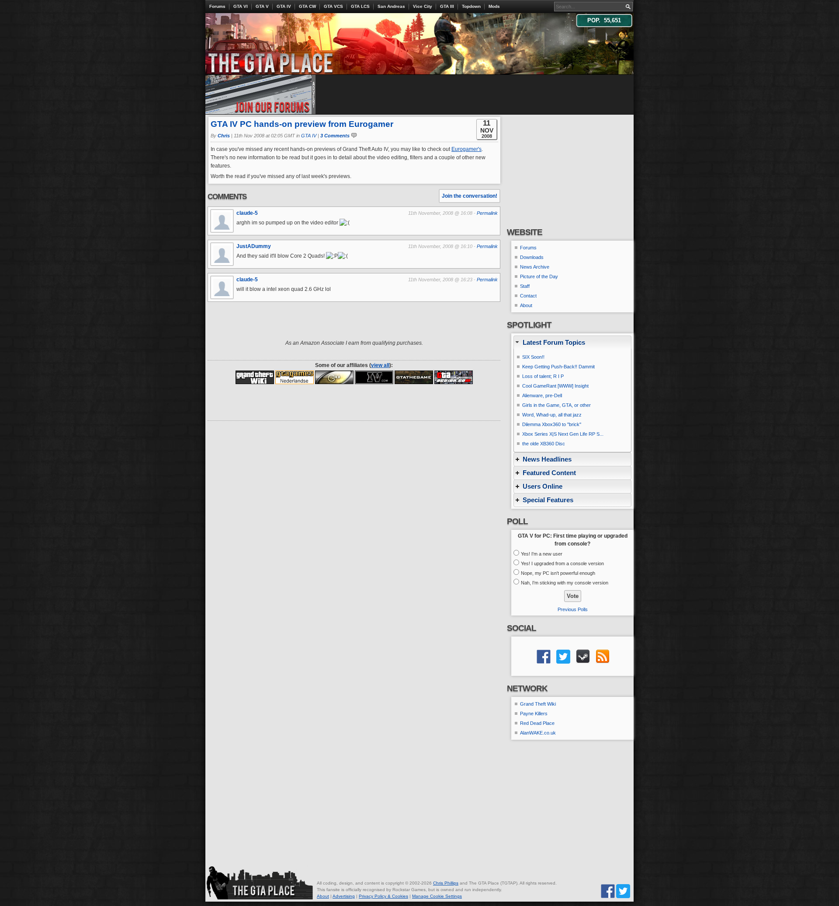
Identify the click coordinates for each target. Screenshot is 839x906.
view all (380, 365)
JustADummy (253, 246)
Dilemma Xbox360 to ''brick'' (551, 424)
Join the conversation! (469, 196)
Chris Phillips (445, 883)
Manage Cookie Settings (437, 896)
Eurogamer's (466, 149)
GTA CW (307, 6)
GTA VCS (333, 6)
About (526, 305)
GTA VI (240, 6)
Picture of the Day (539, 276)
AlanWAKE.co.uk (538, 732)
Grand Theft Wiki (538, 704)
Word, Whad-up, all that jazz (552, 414)
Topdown (471, 6)
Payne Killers (534, 713)
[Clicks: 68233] (294, 377)
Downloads (532, 257)
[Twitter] (623, 891)
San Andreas (391, 6)
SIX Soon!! (533, 357)
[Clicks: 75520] (414, 377)
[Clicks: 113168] (453, 377)
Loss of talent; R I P (543, 376)
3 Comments (335, 135)
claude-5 (247, 213)
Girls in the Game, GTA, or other (556, 405)
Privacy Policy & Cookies (383, 896)
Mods (494, 6)
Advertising (344, 896)
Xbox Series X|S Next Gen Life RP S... (562, 434)
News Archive (534, 266)
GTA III (447, 6)
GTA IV (284, 6)
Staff (525, 286)
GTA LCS (360, 6)
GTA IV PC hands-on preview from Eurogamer (302, 124)
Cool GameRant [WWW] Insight (555, 385)
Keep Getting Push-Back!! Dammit (558, 366)
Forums (217, 6)
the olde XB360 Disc (543, 443)
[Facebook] (608, 891)
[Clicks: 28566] (255, 377)
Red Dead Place (537, 723)
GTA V (262, 6)
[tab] (572, 342)
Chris (224, 135)
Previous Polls (573, 609)
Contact (528, 295)
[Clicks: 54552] (374, 377)
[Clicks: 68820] (334, 377)
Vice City (422, 6)
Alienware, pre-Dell (542, 395)
